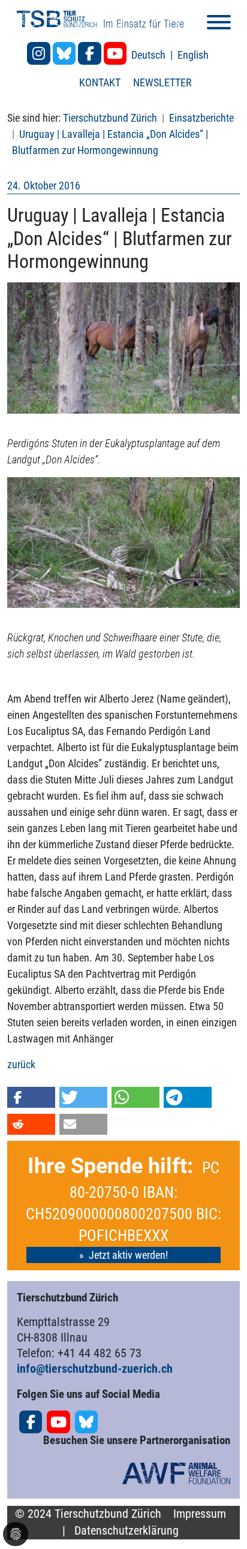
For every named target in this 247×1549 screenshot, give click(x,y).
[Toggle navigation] (219, 24)
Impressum (199, 1514)
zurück (21, 1064)
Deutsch (149, 55)
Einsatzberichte (201, 117)
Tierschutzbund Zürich (110, 117)
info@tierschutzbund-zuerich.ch (95, 1368)
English (193, 55)
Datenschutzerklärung (126, 1531)
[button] (31, 1097)
